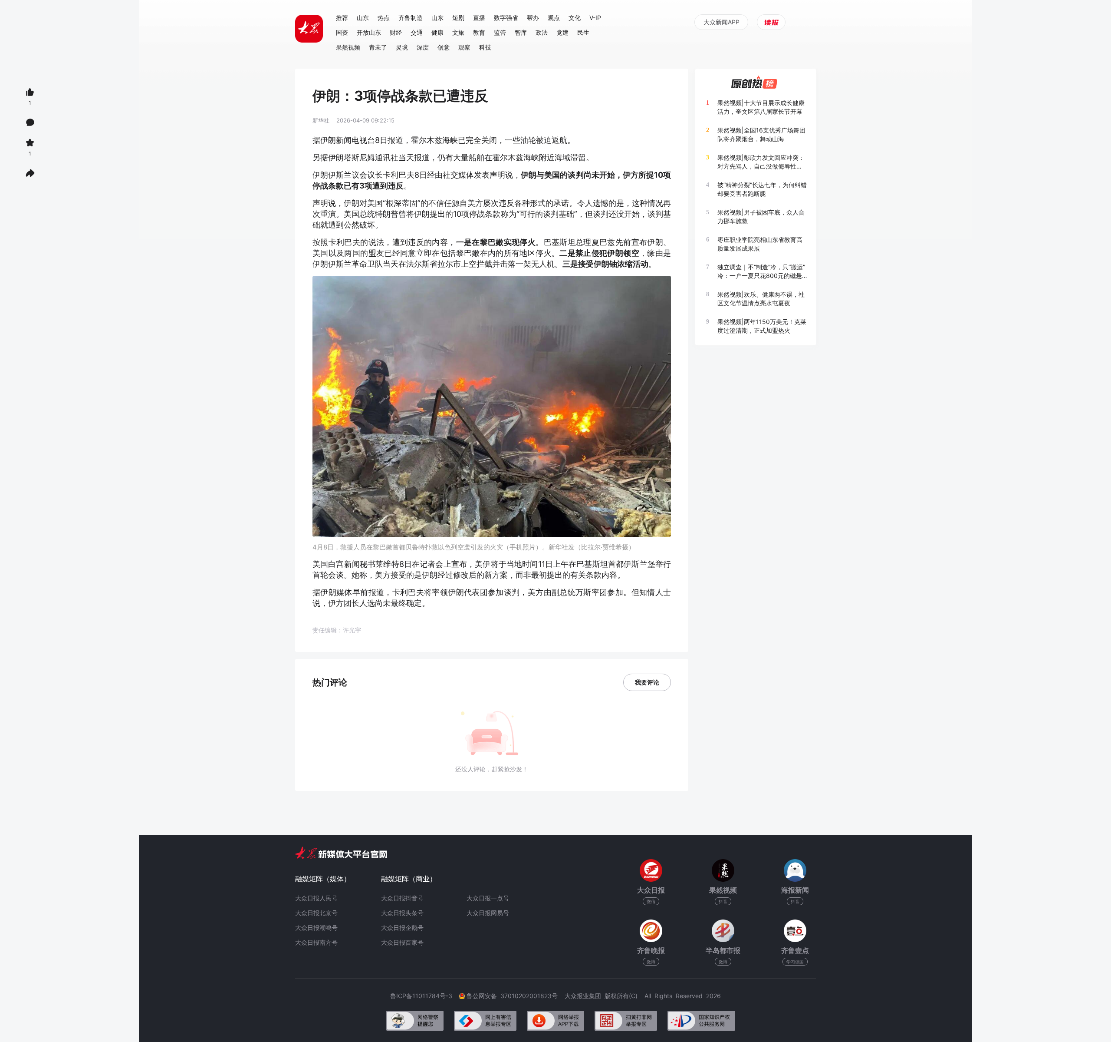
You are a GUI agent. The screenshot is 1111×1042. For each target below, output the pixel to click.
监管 (500, 32)
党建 (562, 32)
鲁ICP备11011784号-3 (424, 995)
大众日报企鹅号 (402, 927)
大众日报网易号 (488, 912)
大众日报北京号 (316, 912)
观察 (464, 47)
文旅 (458, 32)
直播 (479, 17)
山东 (363, 17)
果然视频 (348, 47)
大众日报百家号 (402, 942)
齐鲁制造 (410, 17)
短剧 (458, 17)
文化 (575, 17)
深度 (423, 47)
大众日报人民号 (316, 898)
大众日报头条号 (402, 912)
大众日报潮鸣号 (316, 927)
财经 (396, 32)
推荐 (342, 17)
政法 (542, 32)
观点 (554, 17)
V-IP (595, 17)
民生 (583, 32)
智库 (521, 32)
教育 (479, 32)
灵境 (402, 47)
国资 (342, 32)
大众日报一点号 (488, 898)
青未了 (378, 47)
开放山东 (369, 32)
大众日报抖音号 (402, 898)
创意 (443, 47)
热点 (384, 17)
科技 (485, 47)
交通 (417, 32)
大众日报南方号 (316, 942)
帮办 (533, 17)
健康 (437, 32)
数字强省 (506, 17)
